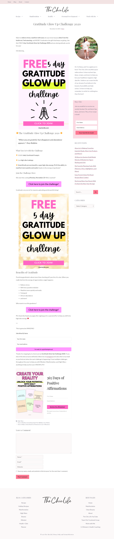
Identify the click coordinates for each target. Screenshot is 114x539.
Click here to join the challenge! (44, 184)
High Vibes (20, 421)
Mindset (23, 520)
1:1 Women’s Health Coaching (90, 527)
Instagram (49, 356)
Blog (15, 2)
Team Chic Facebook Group (90, 520)
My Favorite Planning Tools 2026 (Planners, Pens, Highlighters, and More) (85, 168)
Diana (62, 28)
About (20, 2)
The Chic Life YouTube (90, 517)
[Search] (95, 192)
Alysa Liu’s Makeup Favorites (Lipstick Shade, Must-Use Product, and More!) (86, 151)
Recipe (18, 16)
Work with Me (91, 16)
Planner (23, 527)
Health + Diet (23, 523)
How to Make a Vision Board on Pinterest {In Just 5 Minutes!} (34, 424)
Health (50, 16)
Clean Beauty (90, 510)
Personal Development (69, 16)
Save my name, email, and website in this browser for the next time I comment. (43, 471)
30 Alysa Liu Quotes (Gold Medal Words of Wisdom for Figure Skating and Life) (85, 159)
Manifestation (34, 16)
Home (9, 2)
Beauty (23, 517)
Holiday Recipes (23, 506)
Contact (27, 2)
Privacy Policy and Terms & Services (63, 534)
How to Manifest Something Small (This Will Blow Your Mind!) (34, 422)
